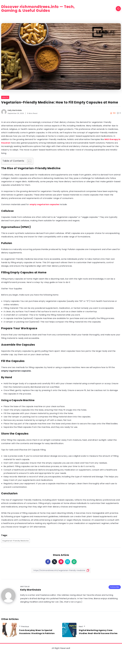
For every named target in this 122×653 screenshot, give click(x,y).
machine (38, 406)
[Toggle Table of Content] (28, 161)
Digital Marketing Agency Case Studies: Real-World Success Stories (98, 632)
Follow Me (114, 587)
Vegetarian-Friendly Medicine (15, 541)
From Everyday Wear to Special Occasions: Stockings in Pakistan (37, 632)
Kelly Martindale (15, 110)
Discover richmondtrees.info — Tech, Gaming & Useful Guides (38, 8)
